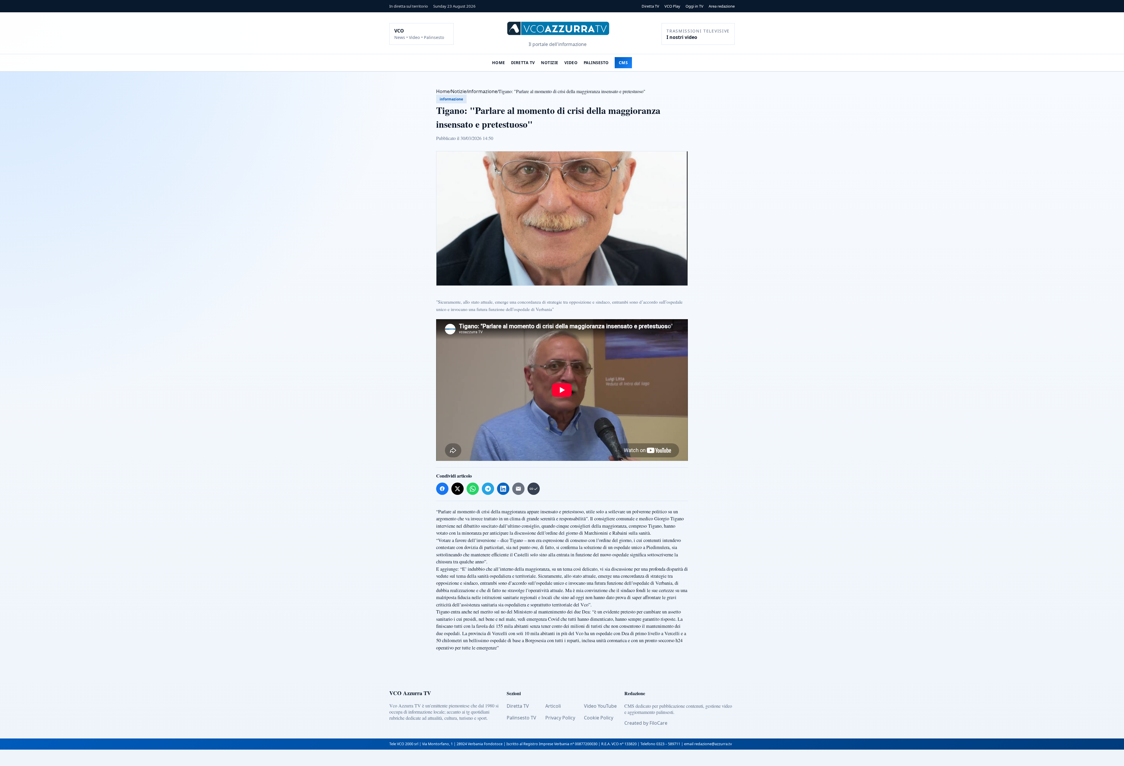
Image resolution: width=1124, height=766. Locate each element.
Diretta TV (650, 6)
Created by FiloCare (645, 723)
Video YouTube (600, 706)
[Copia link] (533, 489)
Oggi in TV (694, 6)
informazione (482, 91)
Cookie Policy (598, 717)
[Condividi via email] (518, 489)
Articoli (553, 706)
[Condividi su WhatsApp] (473, 489)
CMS (623, 62)
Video (571, 62)
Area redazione (722, 6)
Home (498, 62)
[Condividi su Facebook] (442, 489)
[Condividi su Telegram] (488, 489)
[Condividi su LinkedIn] (503, 489)
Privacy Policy (560, 717)
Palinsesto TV (521, 717)
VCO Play (672, 6)
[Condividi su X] (457, 489)
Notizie (549, 62)
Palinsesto (596, 62)
